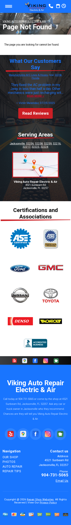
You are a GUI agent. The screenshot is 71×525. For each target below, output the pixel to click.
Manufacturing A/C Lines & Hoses (28, 75)
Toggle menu (8, 6)
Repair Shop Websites (40, 499)
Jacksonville (17, 143)
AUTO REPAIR (12, 466)
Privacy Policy (48, 502)
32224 (44, 146)
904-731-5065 (25, 399)
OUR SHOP (10, 457)
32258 (39, 143)
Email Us (62, 480)
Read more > (35, 96)
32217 (26, 146)
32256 (30, 143)
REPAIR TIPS (12, 471)
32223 (35, 146)
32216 (57, 143)
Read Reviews (35, 113)
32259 (48, 143)
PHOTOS (9, 462)
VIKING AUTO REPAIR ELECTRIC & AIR (24, 21)
